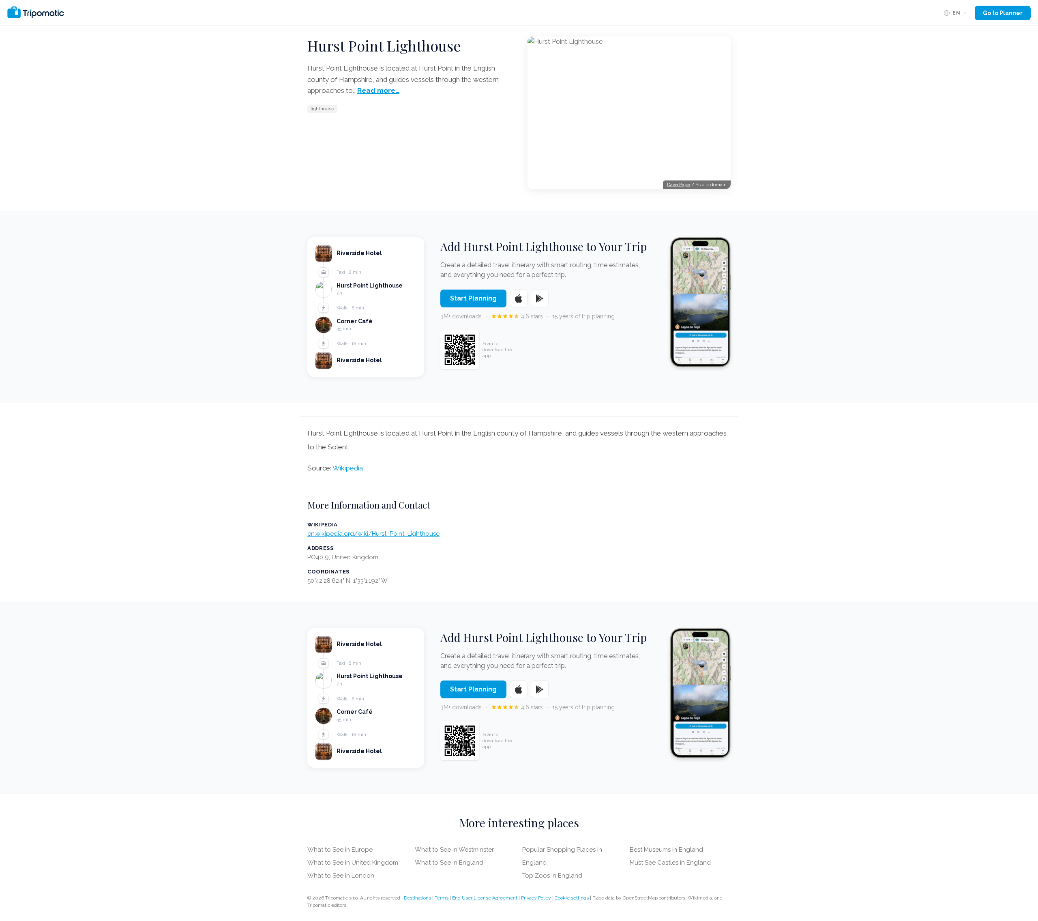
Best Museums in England (666, 849)
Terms (441, 898)
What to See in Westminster (454, 849)
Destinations (417, 898)
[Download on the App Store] (519, 298)
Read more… (378, 90)
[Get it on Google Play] (540, 298)
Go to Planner (1003, 13)
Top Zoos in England (552, 875)
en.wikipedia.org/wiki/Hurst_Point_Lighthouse (373, 533)
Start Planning (473, 298)
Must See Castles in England (670, 862)
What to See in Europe (340, 849)
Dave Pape (678, 184)
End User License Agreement (484, 898)
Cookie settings (572, 898)
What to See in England (449, 862)
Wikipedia (347, 468)
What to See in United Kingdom (352, 862)
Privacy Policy (536, 898)
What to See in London (340, 875)
